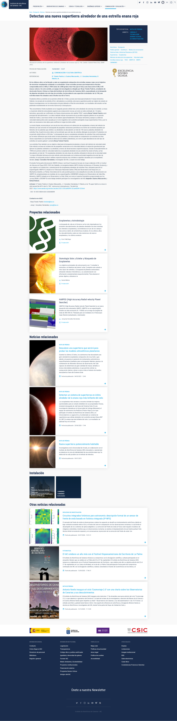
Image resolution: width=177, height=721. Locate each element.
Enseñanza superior (93, 6)
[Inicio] (4, 4)
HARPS (138, 60)
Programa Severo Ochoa (68, 671)
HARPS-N (132, 60)
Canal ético (125, 662)
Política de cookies (97, 655)
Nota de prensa (64, 344)
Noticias (42, 12)
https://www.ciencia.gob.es (40, 630)
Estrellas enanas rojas (116, 60)
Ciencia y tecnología (76, 6)
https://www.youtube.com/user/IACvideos (155, 2)
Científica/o (124, 50)
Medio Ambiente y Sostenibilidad (71, 662)
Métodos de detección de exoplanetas (121, 57)
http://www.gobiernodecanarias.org (72, 630)
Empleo (124, 646)
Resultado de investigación (72, 512)
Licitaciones (126, 649)
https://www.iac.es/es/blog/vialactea (163, 2)
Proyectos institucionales (69, 665)
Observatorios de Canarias (55, 6)
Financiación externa (67, 668)
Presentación (37, 6)
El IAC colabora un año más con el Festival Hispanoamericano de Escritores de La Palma (102, 554)
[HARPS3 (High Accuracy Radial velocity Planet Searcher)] (105, 329)
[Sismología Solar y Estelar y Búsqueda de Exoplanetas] (105, 290)
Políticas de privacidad (98, 649)
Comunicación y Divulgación (114, 6)
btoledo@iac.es (49, 202)
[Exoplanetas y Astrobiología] (105, 249)
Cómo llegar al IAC (36, 649)
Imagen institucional (128, 652)
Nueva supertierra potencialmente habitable (79, 444)
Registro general (35, 659)
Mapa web (94, 646)
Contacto (33, 646)
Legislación (64, 646)
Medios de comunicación (136, 50)
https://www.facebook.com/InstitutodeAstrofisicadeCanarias (143, 2)
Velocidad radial (138, 57)
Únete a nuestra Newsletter (88, 690)
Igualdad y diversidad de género (71, 655)
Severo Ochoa (135, 37)
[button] (68, 44)
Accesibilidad (95, 659)
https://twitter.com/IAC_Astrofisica (140, 2)
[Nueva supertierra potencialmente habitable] (105, 465)
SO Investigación (136, 39)
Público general (114, 50)
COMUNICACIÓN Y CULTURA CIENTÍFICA (68, 73)
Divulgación (36, 12)
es (167, 2)
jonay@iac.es (54, 205)
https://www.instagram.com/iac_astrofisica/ (147, 2)
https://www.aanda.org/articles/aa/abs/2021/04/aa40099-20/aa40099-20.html (59, 188)
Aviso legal (94, 652)
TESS (126, 60)
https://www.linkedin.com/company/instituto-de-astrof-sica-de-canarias (151, 2)
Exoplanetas (122, 55)
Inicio (31, 12)
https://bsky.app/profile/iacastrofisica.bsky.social (159, 2)
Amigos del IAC (65, 674)
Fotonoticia (67, 551)
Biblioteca (33, 655)
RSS (123, 655)
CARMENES (113, 62)
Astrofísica (113, 47)
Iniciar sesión (171, 2)
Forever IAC (64, 659)
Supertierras (114, 55)
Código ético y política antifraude (71, 652)
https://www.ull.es (103, 630)
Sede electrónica (127, 659)
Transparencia (65, 649)
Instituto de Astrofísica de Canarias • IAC (18, 4)
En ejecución (65, 242)
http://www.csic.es (137, 630)
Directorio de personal (37, 652)
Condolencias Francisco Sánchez (133, 665)
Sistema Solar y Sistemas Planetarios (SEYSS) (123, 52)
